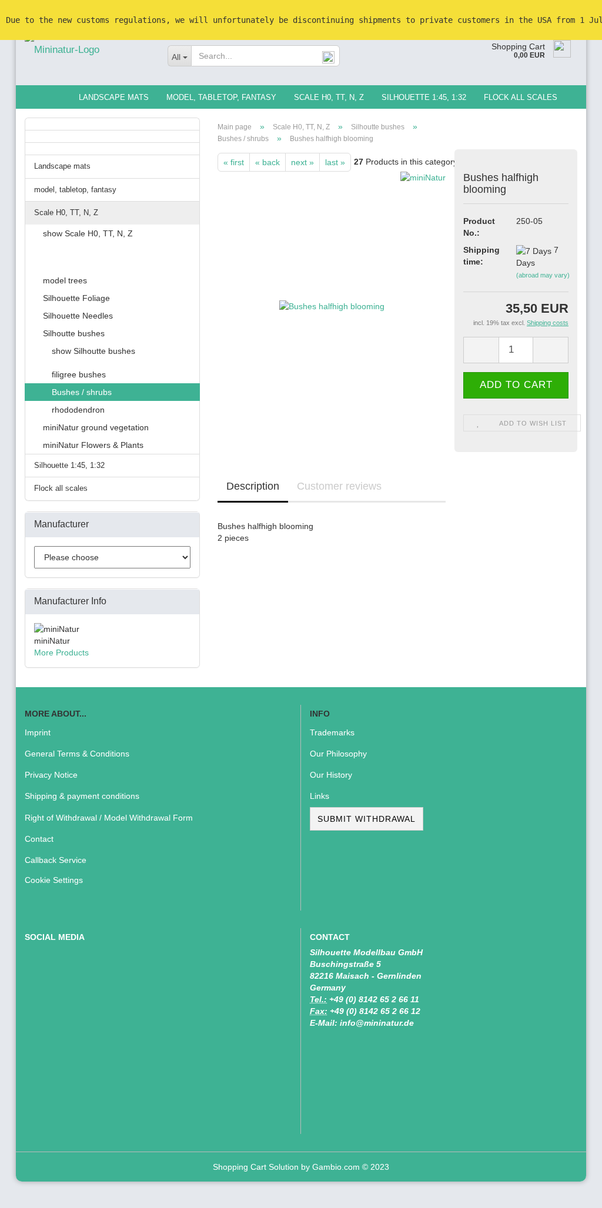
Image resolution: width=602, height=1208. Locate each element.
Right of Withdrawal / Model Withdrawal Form (109, 817)
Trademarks (332, 732)
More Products (61, 652)
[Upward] (569, 1190)
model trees (65, 280)
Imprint (38, 732)
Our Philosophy (338, 753)
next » (302, 162)
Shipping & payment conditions (82, 796)
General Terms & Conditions (77, 753)
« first (233, 162)
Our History (331, 774)
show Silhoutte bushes (93, 351)
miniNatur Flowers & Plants (93, 445)
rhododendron (78, 409)
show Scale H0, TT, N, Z (88, 233)
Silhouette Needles (78, 315)
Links (319, 796)
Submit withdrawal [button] (366, 819)
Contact (39, 839)
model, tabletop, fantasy (221, 97)
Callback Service (55, 860)
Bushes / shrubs (82, 392)
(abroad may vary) (543, 275)
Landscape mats (114, 97)
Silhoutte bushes (74, 333)
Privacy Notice (51, 774)
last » (335, 162)
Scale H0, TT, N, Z (329, 97)
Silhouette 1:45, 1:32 (424, 97)
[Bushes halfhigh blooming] (331, 303)
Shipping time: (481, 255)
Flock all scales (520, 97)
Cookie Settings (54, 880)
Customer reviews (339, 486)
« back (267, 162)
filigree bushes (79, 374)
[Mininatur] (87, 49)
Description (252, 486)
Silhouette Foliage (76, 298)
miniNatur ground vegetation (96, 427)
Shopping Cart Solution (256, 1167)
